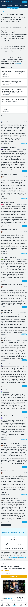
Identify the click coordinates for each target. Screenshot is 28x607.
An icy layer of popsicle (8, 147)
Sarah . (4, 418)
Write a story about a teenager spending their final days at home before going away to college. (12, 91)
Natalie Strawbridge (8, 500)
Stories (20, 605)
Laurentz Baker (6, 259)
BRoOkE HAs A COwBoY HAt (9, 366)
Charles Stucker (7, 340)
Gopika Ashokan (7, 204)
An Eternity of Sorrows (8, 257)
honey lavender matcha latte (10, 498)
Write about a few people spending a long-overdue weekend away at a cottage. (13, 72)
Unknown (4, 120)
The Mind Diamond (7, 416)
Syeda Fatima (6, 149)
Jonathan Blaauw (7, 312)
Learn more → (5, 570)
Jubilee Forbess (6, 231)
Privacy (9, 601)
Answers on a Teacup (7, 471)
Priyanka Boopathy (7, 122)
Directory (3, 5)
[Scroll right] (26, 5)
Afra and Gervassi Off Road (9, 230)
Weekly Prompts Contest (13, 5)
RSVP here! (17, 63)
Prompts (8, 605)
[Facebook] (24, 598)
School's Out (5, 338)
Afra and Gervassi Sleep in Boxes (11, 284)
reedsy (6, 2)
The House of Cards (7, 202)
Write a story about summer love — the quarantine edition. (13, 100)
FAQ (2, 601)
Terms (5, 601)
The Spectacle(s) (6, 310)
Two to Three (5, 390)
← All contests (5, 11)
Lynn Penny (6, 392)
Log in (24, 1)
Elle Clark (5, 445)
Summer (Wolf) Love (7, 364)
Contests (15, 605)
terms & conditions (13, 557)
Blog (26, 605)
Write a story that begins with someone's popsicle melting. (11, 82)
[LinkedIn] (22, 598)
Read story (24, 143)
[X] (18, 598)
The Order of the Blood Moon (10, 443)
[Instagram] (20, 598)
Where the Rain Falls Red (9, 175)
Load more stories (6, 525)
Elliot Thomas (6, 176)
